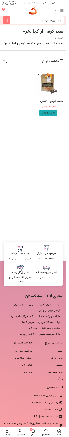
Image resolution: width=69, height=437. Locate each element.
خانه (60, 37)
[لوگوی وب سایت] (33, 11)
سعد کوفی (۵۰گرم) (50, 101)
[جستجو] (6, 20)
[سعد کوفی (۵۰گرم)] (48, 83)
